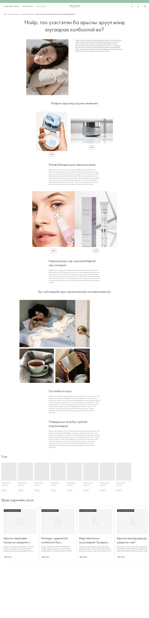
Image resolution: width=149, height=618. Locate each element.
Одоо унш (7, 557)
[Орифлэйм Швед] (74, 6)
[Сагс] (145, 6)
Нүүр (5, 14)
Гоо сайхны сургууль (13, 14)
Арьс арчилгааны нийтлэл (28, 14)
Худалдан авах (11, 6)
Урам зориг (27, 6)
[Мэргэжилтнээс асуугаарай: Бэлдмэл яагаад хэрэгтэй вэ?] (96, 533)
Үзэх (51, 154)
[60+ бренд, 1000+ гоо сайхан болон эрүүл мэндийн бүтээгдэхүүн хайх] (132, 6)
